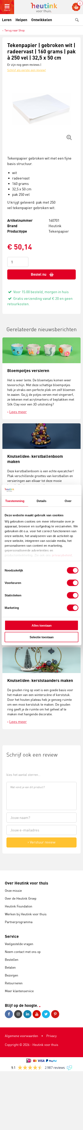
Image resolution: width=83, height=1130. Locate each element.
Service (12, 936)
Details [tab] (42, 500)
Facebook (9, 1014)
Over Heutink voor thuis (26, 883)
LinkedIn (28, 1014)
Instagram (18, 1014)
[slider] (20, 765)
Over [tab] (68, 500)
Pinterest (55, 1014)
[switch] (72, 582)
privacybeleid (62, 555)
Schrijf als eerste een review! (26, 70)
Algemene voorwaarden (21, 1036)
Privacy (51, 1036)
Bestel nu (38, 274)
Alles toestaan (42, 625)
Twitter (46, 1014)
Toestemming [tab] (14, 500)
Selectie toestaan (42, 637)
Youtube (37, 1014)
